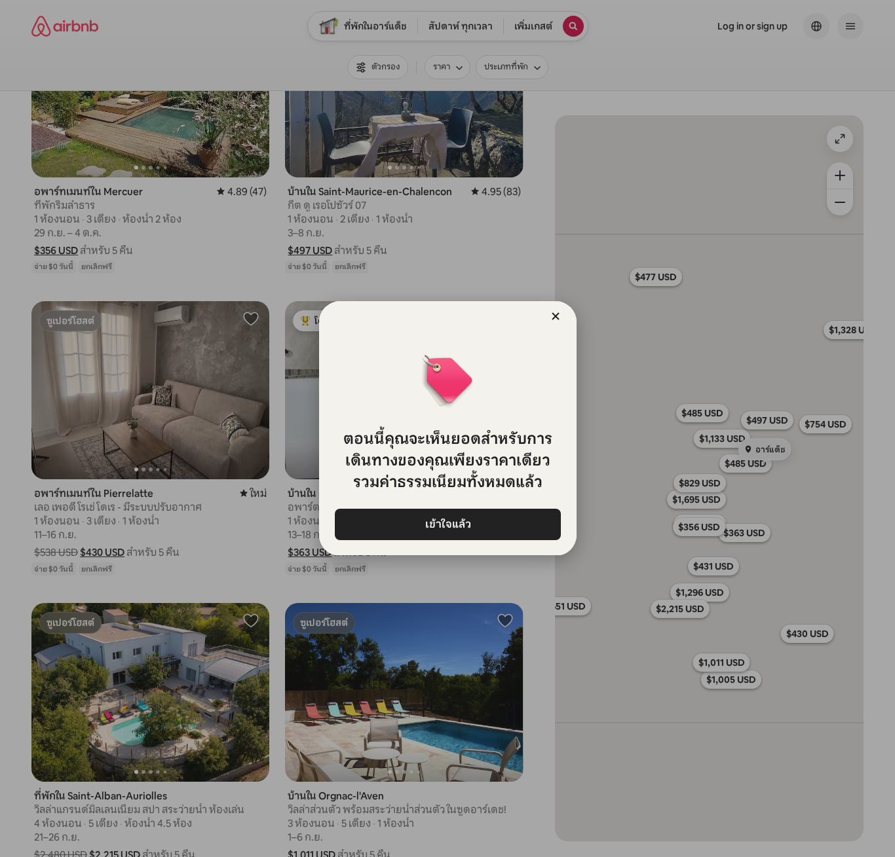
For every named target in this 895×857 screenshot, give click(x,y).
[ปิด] (555, 316)
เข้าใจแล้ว (447, 524)
